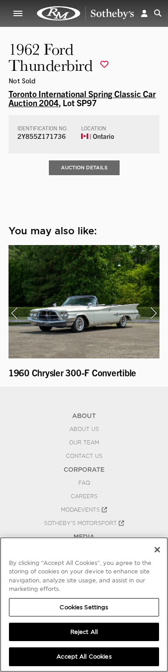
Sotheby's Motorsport (81, 523)
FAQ (84, 483)
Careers (84, 496)
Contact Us (84, 456)
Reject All (84, 632)
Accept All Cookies (83, 656)
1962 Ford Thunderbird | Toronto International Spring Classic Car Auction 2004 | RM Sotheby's (85, 13)
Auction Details (84, 167)
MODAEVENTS (81, 510)
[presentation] (14, 313)
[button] (144, 13)
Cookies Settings (84, 607)
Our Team (84, 442)
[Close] (157, 550)
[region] (84, 604)
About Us (84, 429)
